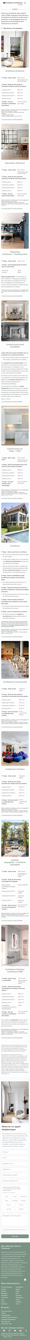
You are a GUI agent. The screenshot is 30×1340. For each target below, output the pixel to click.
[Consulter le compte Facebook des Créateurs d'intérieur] (4, 1330)
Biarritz (3, 1291)
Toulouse (19, 1302)
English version (6, 1336)
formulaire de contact (7, 369)
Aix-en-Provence (6, 1287)
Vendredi (15, 1200)
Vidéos (3, 1313)
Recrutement (5, 1321)
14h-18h (9, 1209)
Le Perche (4, 1297)
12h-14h (21, 1205)
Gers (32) (18, 1065)
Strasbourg (19, 1297)
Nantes (18, 1289)
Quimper (18, 1295)
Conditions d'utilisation (19, 1335)
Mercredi (23, 1196)
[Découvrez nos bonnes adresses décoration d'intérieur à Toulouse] (13, 1280)
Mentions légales (6, 1335)
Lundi (6, 1196)
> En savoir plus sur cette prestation (12, 119)
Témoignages (5, 1315)
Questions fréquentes (8, 1319)
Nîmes (18, 1291)
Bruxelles (4, 1295)
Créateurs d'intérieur (14, 3)
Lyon (2, 1302)
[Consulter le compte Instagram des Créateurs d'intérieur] (9, 1330)
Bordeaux (4, 1293)
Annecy (3, 1289)
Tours (17, 1304)
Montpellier (19, 1287)
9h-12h (9, 1205)
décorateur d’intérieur (20, 278)
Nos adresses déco (11, 1247)
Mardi (15, 1196)
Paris (17, 1293)
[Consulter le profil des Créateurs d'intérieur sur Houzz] (20, 1330)
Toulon (18, 1299)
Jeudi (6, 1200)
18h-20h (21, 1209)
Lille (2, 1299)
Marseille (4, 1304)
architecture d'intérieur (9, 383)
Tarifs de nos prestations (9, 1317)
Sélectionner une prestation (12, 28)
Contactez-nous (6, 1323)
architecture (15, 381)
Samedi (23, 1200)
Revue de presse (6, 1311)
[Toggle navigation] (25, 3)
